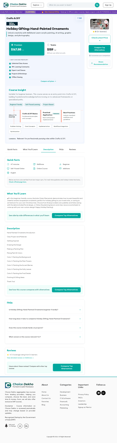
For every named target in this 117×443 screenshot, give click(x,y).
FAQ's (80, 398)
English (13, 173)
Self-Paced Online (17, 168)
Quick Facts (12, 149)
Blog (43, 405)
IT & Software (65, 398)
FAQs (61, 149)
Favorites (45, 401)
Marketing (64, 408)
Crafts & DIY (13, 18)
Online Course (42, 168)
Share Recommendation (101, 63)
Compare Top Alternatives (66, 215)
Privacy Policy (83, 394)
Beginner (66, 164)
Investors (81, 401)
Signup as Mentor (85, 407)
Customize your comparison (100, 55)
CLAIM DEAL (27, 12)
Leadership (82, 404)
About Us (45, 395)
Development (65, 392)
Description (48, 149)
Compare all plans (48, 81)
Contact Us (46, 398)
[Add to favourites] (106, 22)
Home (44, 392)
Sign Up (108, 5)
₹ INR (79, 18)
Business (63, 395)
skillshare (66, 168)
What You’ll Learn (30, 149)
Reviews (72, 149)
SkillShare (40, 164)
